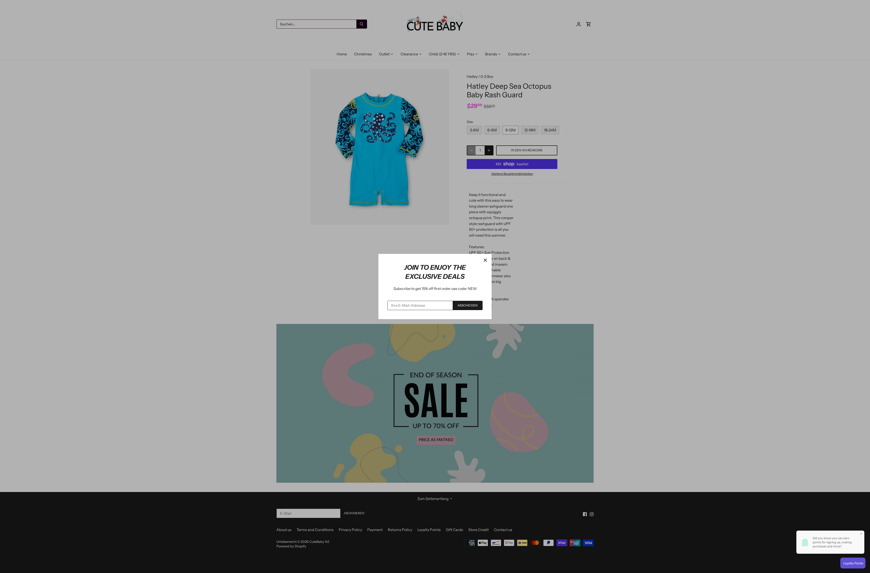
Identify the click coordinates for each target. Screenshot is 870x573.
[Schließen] (485, 260)
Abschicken (467, 305)
